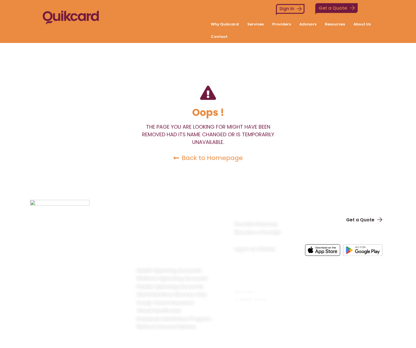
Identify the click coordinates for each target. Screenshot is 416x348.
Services (255, 24)
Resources (335, 24)
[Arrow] (376, 264)
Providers (281, 24)
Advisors (307, 24)
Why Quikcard (225, 24)
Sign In (286, 8)
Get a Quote (333, 8)
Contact (219, 36)
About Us (362, 24)
